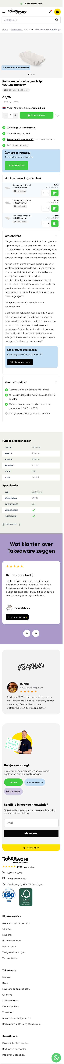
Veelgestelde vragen (13, 952)
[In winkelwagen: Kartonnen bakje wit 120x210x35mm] (54, 193)
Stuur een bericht (35, 782)
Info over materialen (13, 1054)
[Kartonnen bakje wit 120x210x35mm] (7, 187)
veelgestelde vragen (28, 771)
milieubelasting (20, 145)
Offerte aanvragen (20, 362)
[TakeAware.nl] (23, 11)
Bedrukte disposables (14, 1049)
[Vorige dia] (26, 633)
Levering (7, 934)
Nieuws (6, 977)
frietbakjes (35, 329)
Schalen (29, 29)
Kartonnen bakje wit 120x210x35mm (22, 186)
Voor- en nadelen (16, 382)
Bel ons (13, 782)
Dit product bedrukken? (16, 67)
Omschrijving (13, 236)
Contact (6, 929)
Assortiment (17, 29)
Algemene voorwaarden (15, 923)
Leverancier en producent (16, 989)
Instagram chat (13, 791)
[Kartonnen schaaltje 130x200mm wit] (7, 203)
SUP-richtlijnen (10, 1000)
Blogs (5, 983)
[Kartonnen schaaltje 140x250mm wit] (7, 218)
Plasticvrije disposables (15, 1043)
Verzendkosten (10, 958)
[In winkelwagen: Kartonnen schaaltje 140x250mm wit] (54, 223)
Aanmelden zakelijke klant (16, 1018)
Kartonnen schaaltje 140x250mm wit (22, 217)
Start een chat (16, 165)
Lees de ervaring (16, 617)
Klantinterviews (10, 1006)
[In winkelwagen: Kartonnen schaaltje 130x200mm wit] (54, 208)
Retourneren (9, 946)
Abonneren (31, 833)
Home (5, 29)
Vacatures (8, 1012)
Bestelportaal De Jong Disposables (22, 1024)
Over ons (7, 994)
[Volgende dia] (35, 633)
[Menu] (4, 12)
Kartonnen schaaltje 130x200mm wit (22, 201)
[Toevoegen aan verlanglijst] (57, 115)
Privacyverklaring (11, 940)
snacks (48, 333)
